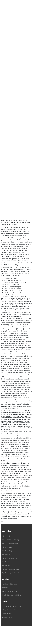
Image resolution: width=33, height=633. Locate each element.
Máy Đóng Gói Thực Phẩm (10, 558)
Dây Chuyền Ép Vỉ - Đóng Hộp (11, 573)
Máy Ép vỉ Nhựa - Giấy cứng (10, 540)
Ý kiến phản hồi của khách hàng (12, 606)
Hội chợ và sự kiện (7, 617)
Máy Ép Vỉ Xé (6, 536)
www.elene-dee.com (7, 493)
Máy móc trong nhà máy (9, 591)
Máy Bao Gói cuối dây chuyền (11, 569)
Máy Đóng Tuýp (7, 547)
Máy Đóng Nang (7, 551)
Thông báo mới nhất (8, 610)
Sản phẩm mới (6, 613)
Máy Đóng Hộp (6, 554)
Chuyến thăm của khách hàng (11, 595)
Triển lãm (5, 588)
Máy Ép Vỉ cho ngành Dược (10, 543)
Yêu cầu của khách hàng (9, 584)
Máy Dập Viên (6, 562)
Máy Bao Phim (6, 565)
